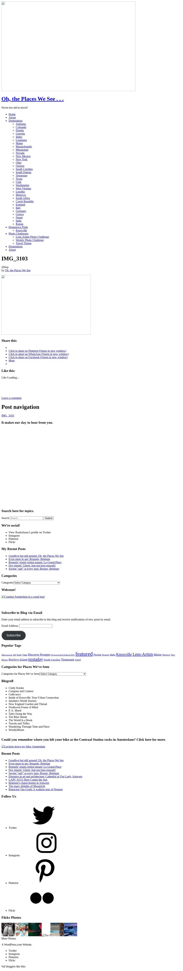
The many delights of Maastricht (27, 786)
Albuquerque (6, 655)
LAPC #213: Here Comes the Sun (28, 779)
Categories (7, 582)
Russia (19, 223)
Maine (19, 143)
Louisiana (21, 140)
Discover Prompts (39, 654)
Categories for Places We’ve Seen (20, 673)
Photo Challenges (18, 233)
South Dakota (23, 172)
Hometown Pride (18, 227)
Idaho (19, 136)
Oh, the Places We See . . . (32, 99)
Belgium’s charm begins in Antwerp (29, 782)
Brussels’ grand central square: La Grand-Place (35, 562)
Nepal (19, 217)
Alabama (21, 123)
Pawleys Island (18, 659)
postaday (35, 659)
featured (84, 654)
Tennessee (21, 175)
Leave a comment (11, 397)
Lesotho (20, 191)
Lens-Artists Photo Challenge (32, 236)
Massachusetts (24, 146)
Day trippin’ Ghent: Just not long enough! (32, 565)
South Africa (23, 198)
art (14, 654)
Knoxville (21, 230)
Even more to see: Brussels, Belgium (29, 559)
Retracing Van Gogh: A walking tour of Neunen (36, 789)
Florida (20, 130)
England (20, 204)
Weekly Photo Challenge (30, 240)
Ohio (18, 162)
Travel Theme (23, 243)
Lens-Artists (143, 654)
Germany (21, 211)
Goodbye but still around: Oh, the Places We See (36, 555)
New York (21, 159)
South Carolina (24, 169)
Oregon (20, 165)
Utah (18, 182)
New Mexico (23, 156)
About (12, 117)
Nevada (20, 152)
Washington (22, 185)
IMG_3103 (7, 415)
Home (12, 114)
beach (19, 655)
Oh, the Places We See (18, 270)
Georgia (20, 133)
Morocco (21, 194)
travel (78, 659)
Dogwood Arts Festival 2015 (63, 655)
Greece (20, 214)
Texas (19, 178)
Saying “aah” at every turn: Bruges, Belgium (34, 568)
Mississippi (22, 149)
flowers (105, 654)
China (24, 655)
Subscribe (13, 635)
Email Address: (10, 625)
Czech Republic (25, 201)
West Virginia (23, 188)
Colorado (21, 127)
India (18, 220)
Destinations (16, 120)
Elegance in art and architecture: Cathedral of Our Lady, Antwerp (45, 776)
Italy (18, 207)
